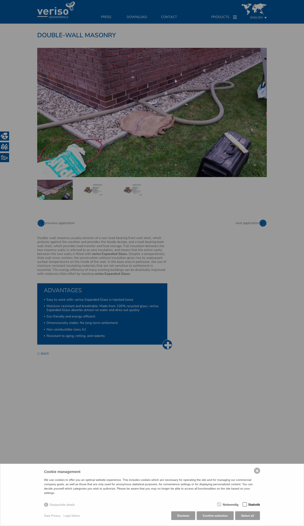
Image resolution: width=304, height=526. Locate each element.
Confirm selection (215, 515)
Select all (247, 515)
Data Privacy (52, 515)
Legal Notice (71, 515)
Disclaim (183, 515)
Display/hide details (62, 504)
